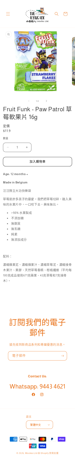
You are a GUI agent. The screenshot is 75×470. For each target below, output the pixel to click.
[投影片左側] (28, 101)
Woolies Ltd (31, 453)
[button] (8, 14)
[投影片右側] (46, 101)
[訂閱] (62, 355)
